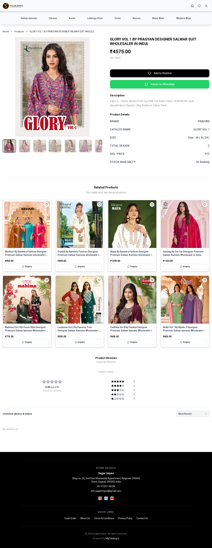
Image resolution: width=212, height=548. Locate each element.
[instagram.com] (100, 498)
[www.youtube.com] (112, 498)
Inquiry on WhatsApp (163, 84)
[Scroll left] (20, 18)
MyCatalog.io (112, 538)
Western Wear (183, 18)
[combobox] (192, 414)
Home (6, 31)
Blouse (136, 18)
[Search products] (192, 6)
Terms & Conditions (104, 518)
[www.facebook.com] (106, 498)
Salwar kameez (29, 18)
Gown (118, 18)
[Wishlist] (199, 6)
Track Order (70, 518)
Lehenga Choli (95, 18)
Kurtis (72, 18)
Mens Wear (158, 18)
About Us (85, 518)
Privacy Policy (125, 518)
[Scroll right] (192, 18)
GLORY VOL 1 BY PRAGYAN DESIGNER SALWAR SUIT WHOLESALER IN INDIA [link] (63, 31)
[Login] (206, 6)
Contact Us (142, 518)
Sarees (53, 18)
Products (19, 31)
